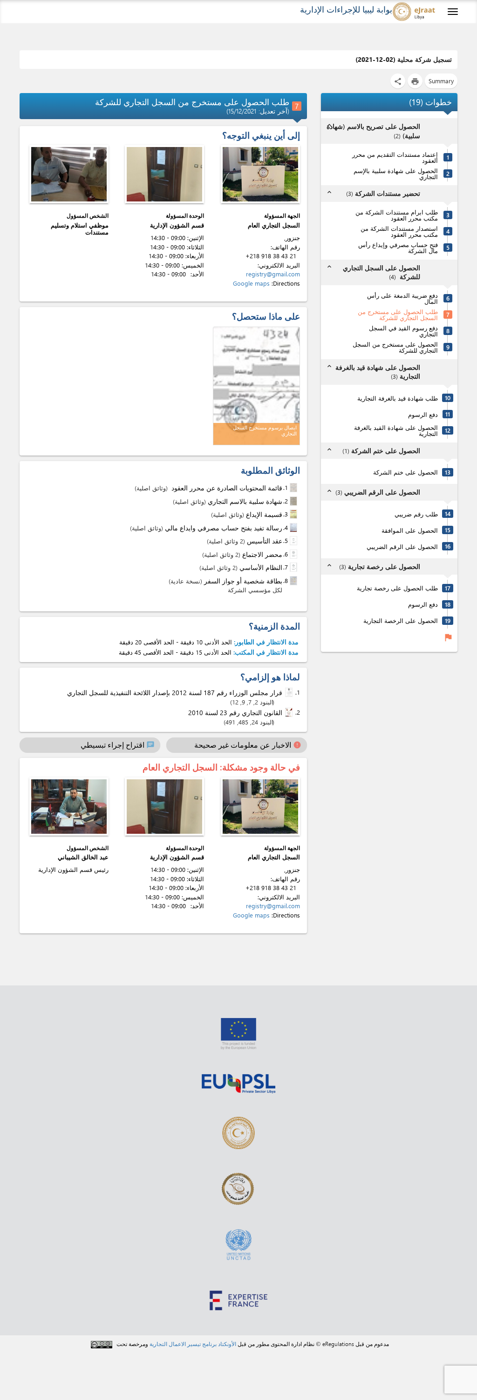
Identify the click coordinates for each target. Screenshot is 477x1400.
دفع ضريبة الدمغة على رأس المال (402, 298)
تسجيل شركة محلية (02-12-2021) (403, 59)
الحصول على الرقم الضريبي (402, 546)
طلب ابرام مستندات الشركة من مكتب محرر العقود (396, 215)
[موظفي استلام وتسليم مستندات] (69, 174)
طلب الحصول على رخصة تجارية (397, 588)
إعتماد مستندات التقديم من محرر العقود (395, 157)
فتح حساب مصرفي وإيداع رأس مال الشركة (398, 247)
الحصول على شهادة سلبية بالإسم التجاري (396, 173)
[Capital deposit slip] (294, 514)
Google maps (251, 283)
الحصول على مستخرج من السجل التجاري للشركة (395, 347)
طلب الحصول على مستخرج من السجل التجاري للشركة (398, 314)
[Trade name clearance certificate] (294, 501)
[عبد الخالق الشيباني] (69, 806)
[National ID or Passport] (294, 580)
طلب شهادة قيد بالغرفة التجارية (397, 398)
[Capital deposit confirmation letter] (294, 527)
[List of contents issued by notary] (294, 487)
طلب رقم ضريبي (416, 514)
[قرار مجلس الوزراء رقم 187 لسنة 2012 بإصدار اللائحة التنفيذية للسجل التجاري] (289, 693)
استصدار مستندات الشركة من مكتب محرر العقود (399, 231)
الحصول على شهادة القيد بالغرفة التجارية (396, 430)
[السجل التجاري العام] (260, 174)
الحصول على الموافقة (410, 530)
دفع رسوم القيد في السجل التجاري (403, 331)
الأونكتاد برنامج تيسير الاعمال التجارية (193, 1343)
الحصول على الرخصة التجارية (400, 620)
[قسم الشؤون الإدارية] (164, 174)
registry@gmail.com (273, 274)
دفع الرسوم (423, 414)
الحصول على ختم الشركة (405, 472)
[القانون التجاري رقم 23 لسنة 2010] (289, 713)
